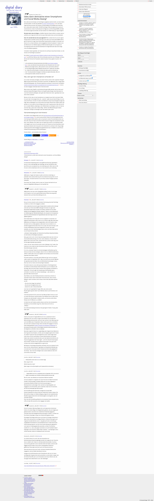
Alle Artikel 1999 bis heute (85, 6)
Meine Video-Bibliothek (84, 11)
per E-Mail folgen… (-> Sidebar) (37, 139)
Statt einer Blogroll (83, 9)
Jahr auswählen (86, 15)
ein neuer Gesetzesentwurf (48, 23)
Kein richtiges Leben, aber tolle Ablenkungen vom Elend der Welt (29, 488)
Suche (150, 1)
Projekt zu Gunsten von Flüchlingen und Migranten (44, 325)
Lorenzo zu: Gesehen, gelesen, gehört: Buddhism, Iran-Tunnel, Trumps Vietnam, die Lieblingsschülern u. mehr (86, 30)
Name (79, 55)
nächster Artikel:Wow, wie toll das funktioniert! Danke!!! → (67, 143)
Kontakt (49, 1)
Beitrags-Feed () (83, 68)
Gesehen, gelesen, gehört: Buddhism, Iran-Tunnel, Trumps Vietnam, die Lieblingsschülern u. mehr (29, 480)
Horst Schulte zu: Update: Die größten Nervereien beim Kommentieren (85, 35)
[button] (28, 135)
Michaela (26, 160)
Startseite (42, 1)
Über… (54, 1)
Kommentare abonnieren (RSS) (31, 153)
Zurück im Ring (82, 85)
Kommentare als (84, 70)
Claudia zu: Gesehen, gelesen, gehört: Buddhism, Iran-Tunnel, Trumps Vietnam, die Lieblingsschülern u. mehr (87, 24)
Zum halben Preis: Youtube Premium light (29, 496)
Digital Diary (12, 20)
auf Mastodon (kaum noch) (85, 78)
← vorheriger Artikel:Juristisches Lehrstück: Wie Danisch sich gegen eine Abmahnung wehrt (30, 143)
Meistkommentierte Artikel (85, 4)
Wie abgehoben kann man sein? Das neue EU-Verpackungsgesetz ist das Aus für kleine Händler (29, 492)
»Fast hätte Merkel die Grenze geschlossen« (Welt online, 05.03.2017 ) (39, 465)
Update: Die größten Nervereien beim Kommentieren (28, 484)
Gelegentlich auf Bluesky (84, 75)
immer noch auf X (83, 81)
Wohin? (77, 1)
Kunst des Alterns (83, 102)
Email (79, 58)
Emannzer (26, 199)
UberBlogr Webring (83, 90)
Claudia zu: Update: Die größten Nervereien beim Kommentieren (86, 48)
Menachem (26, 172)
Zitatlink (41, 160)
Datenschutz (61, 1)
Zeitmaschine (70, 1)
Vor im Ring (81, 88)
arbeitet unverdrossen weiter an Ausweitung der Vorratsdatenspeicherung (41, 85)
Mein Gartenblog (83, 100)
